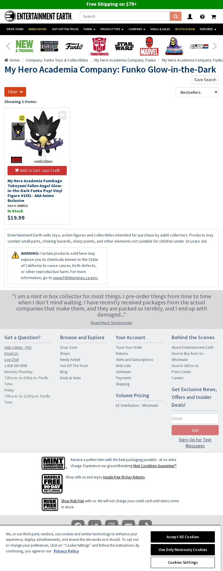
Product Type (110, 29)
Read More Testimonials (111, 322)
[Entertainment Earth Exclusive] (49, 46)
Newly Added (37, 29)
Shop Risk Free (72, 500)
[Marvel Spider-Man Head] (149, 46)
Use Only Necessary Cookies (183, 549)
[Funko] (74, 46)
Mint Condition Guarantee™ (154, 465)
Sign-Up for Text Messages (195, 443)
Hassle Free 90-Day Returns (124, 477)
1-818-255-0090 (15, 365)
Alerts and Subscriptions (134, 359)
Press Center (181, 371)
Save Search (205, 79)
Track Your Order (129, 347)
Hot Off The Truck (65, 29)
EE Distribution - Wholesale (137, 405)
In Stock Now (185, 29)
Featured (206, 29)
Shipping (123, 384)
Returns (122, 353)
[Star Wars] (124, 46)
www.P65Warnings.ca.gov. (75, 277)
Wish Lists (123, 365)
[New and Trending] (24, 46)
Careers (177, 377)
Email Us (11, 353)
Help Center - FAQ (18, 347)
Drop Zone (68, 347)
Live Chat (11, 359)
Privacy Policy (66, 551)
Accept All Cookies (183, 536)
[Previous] (7, 45)
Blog (63, 371)
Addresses (123, 371)
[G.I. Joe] (199, 46)
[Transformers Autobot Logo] (99, 46)
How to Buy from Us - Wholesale (188, 356)
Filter (12, 92)
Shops (65, 353)
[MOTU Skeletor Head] (174, 46)
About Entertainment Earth (193, 347)
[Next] (215, 45)
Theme (88, 29)
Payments (123, 377)
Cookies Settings (183, 562)
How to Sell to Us (185, 365)
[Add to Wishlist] (62, 115)
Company (136, 29)
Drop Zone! (15, 29)
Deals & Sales (160, 29)
